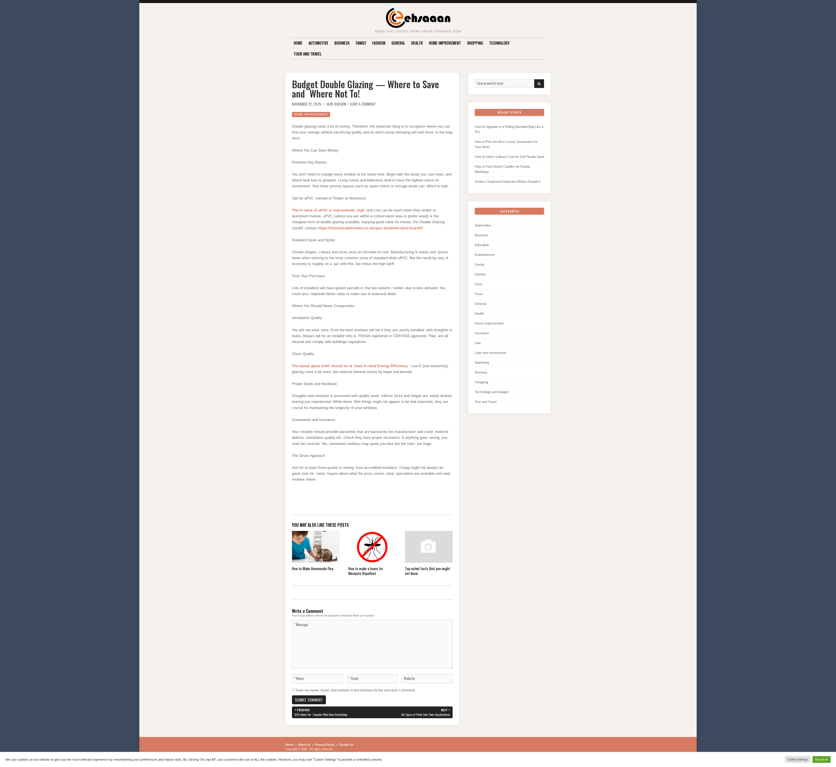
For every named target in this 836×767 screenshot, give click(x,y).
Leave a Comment (363, 104)
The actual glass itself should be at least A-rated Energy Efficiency (350, 366)
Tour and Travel (308, 54)
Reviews (481, 372)
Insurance (482, 333)
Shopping (475, 43)
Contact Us (346, 744)
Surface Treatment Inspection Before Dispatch (507, 181)
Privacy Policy (324, 744)
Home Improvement (445, 43)
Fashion (378, 43)
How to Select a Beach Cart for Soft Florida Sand (509, 157)
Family (361, 43)
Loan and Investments (490, 353)
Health (417, 43)
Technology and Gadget (491, 392)
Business (342, 43)
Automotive (318, 43)
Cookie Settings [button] (798, 759)
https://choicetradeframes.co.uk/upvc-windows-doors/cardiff (370, 228)
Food (478, 284)
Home (298, 43)
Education (482, 245)
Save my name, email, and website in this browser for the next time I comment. (356, 690)
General (398, 43)
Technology (499, 43)
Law (478, 343)
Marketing (482, 362)
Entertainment (485, 255)
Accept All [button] (821, 759)
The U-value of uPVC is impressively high (328, 210)
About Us (304, 744)
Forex (479, 294)
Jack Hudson (336, 104)
